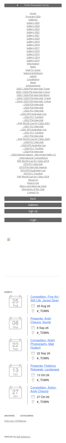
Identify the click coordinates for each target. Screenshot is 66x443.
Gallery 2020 (33, 38)
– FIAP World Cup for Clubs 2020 (33, 139)
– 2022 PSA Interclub (33, 120)
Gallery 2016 (33, 51)
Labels (33, 76)
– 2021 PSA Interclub (33, 136)
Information (33, 63)
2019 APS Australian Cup (33, 170)
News (33, 82)
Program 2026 (33, 16)
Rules (33, 66)
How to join (33, 183)
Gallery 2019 (33, 41)
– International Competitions (33, 158)
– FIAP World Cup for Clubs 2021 (33, 123)
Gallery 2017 (33, 48)
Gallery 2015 (33, 54)
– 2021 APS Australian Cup (33, 129)
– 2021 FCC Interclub (33, 126)
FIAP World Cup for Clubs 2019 (33, 161)
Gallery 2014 (33, 57)
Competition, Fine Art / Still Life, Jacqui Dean (44, 298)
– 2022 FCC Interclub (33, 110)
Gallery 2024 (33, 26)
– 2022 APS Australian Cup (33, 114)
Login (33, 220)
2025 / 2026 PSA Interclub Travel (33, 88)
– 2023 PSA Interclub (33, 107)
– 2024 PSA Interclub (33, 104)
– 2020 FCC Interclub (33, 142)
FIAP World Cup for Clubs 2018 (33, 176)
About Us (33, 179)
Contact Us (33, 192)
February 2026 (12, 420)
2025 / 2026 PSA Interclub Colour (33, 92)
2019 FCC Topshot (33, 173)
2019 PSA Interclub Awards (33, 167)
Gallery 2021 (33, 35)
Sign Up (33, 211)
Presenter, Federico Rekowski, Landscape (44, 367)
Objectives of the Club (33, 189)
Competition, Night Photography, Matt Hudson (42, 344)
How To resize (33, 70)
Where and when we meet (33, 186)
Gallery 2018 (33, 44)
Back (33, 198)
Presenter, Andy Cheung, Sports (40, 320)
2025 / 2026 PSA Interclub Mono (33, 95)
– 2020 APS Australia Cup (33, 145)
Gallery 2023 (33, 29)
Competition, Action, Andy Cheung (43, 389)
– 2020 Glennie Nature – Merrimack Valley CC (33, 154)
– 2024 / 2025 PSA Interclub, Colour (33, 101)
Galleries (33, 19)
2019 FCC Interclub (33, 164)
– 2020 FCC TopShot (33, 148)
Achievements (33, 85)
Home (33, 13)
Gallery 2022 (33, 32)
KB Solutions (23, 436)
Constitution (33, 79)
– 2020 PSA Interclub (33, 151)
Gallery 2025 (33, 23)
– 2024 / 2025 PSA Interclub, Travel (33, 98)
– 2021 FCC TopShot (33, 132)
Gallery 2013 (33, 60)
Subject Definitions (33, 73)
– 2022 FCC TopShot (33, 117)
